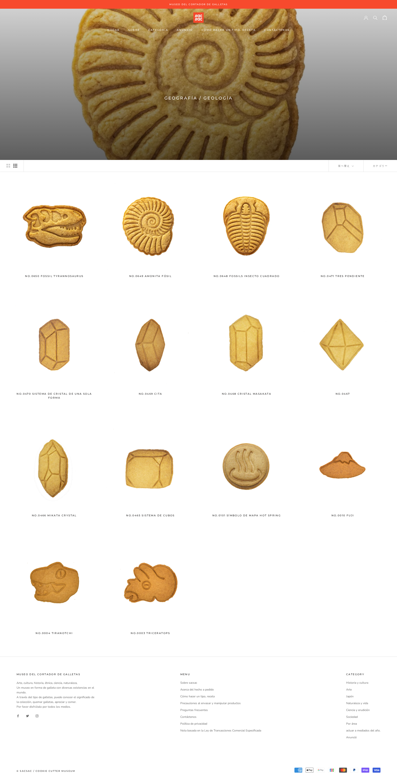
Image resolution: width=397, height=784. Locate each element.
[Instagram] (37, 715)
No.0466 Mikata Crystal (54, 515)
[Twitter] (27, 715)
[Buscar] (375, 18)
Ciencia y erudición (358, 710)
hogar (113, 29)
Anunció (185, 29)
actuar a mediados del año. (363, 730)
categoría (158, 29)
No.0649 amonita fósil (150, 276)
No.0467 (343, 393)
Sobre (134, 29)
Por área (351, 724)
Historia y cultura (357, 683)
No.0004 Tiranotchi (54, 633)
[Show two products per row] (8, 166)
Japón (350, 696)
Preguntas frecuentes (194, 710)
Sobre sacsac (188, 683)
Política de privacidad (193, 724)
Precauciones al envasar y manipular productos (210, 703)
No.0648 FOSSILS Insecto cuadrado (247, 276)
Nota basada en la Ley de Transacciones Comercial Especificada (220, 730)
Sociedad (352, 717)
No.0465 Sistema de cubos (150, 515)
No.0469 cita (150, 393)
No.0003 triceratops (150, 633)
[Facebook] (18, 715)
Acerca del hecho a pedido (197, 690)
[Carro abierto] (385, 17)
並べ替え (344, 165)
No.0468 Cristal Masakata (246, 393)
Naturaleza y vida (357, 703)
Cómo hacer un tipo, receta (229, 29)
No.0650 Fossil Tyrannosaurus (54, 276)
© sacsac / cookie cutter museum (46, 771)
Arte (349, 690)
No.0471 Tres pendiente (343, 276)
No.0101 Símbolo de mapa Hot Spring (246, 515)
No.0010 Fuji (342, 515)
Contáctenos (276, 29)
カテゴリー (380, 165)
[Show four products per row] (15, 166)
